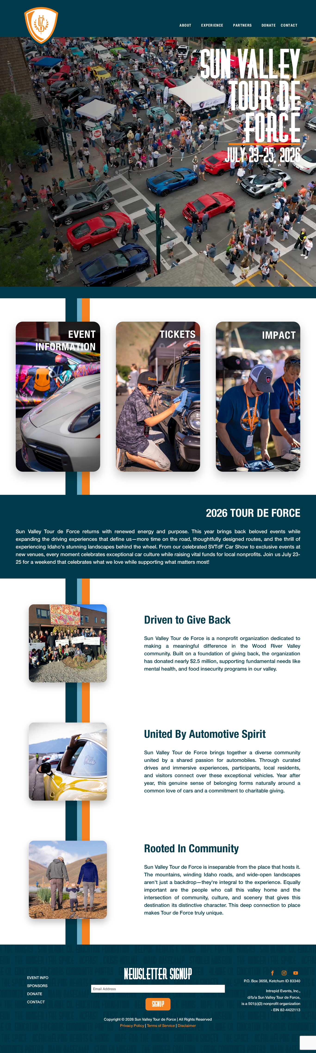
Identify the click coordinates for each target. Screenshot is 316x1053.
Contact (289, 25)
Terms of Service (161, 1025)
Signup (158, 1004)
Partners (242, 25)
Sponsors (37, 985)
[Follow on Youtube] (295, 973)
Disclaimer (187, 1025)
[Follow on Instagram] (284, 973)
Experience (212, 25)
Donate (269, 25)
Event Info (37, 977)
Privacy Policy (132, 1025)
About (186, 25)
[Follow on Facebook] (272, 973)
